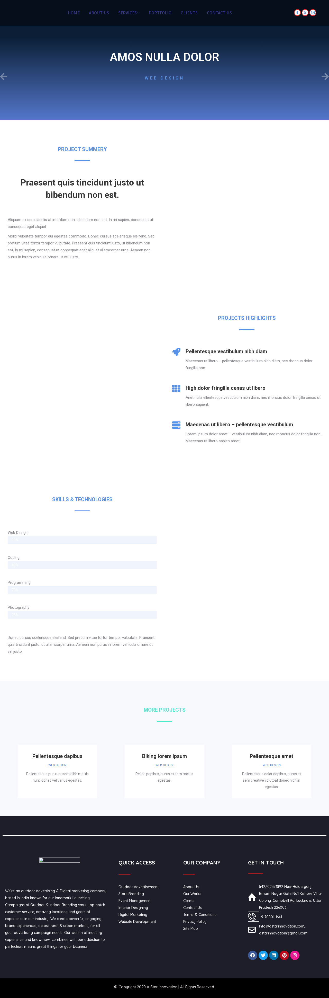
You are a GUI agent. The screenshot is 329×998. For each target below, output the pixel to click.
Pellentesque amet (271, 756)
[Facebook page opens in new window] (297, 12)
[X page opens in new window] (305, 12)
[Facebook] (252, 955)
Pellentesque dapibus (57, 756)
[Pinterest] (284, 955)
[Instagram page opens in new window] (312, 12)
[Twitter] (263, 955)
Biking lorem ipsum (164, 756)
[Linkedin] (273, 955)
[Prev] (82, 77)
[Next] (246, 77)
